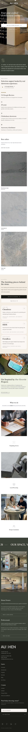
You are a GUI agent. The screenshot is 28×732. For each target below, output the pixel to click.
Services (3, 675)
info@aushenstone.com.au (7, 659)
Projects (3, 672)
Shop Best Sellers (5, 147)
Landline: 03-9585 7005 (6, 656)
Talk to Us (13, 300)
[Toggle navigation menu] (2, 3)
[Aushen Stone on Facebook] (6, 724)
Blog (2, 677)
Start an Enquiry (6, 710)
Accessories (3, 670)
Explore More (4, 392)
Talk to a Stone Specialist (13, 25)
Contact (2, 688)
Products (3, 667)
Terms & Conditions (5, 695)
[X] (15, 724)
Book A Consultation (8, 614)
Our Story (3, 680)
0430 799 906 (4, 657)
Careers (2, 690)
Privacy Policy (4, 693)
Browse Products (13, 29)
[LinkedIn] (11, 724)
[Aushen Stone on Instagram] (2, 724)
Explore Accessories (13, 296)
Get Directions (6, 714)
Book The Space (6, 635)
